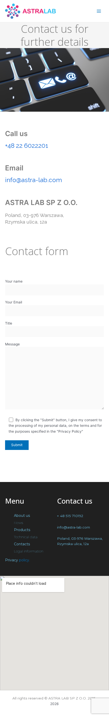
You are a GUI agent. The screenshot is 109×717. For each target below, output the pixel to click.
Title (8, 323)
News (18, 522)
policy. (24, 560)
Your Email (13, 302)
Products (22, 530)
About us (22, 515)
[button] (28, 515)
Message (12, 344)
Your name (14, 281)
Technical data (26, 537)
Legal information (28, 551)
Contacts (22, 544)
